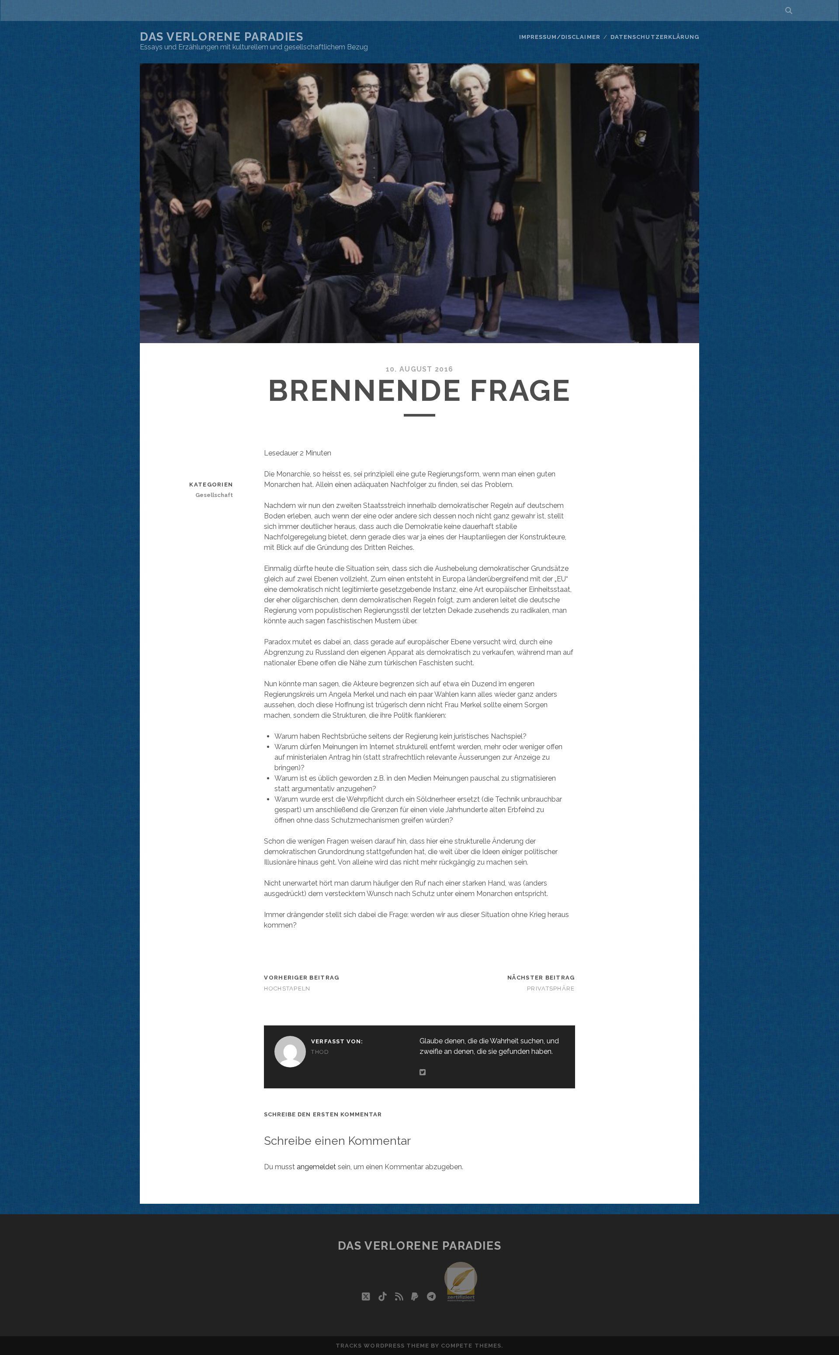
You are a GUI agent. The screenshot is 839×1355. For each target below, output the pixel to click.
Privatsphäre (551, 988)
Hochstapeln (287, 988)
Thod (320, 1052)
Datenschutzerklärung (654, 37)
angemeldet (316, 1167)
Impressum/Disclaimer (559, 37)
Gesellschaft (214, 495)
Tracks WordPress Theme (382, 1345)
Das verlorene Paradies (221, 36)
